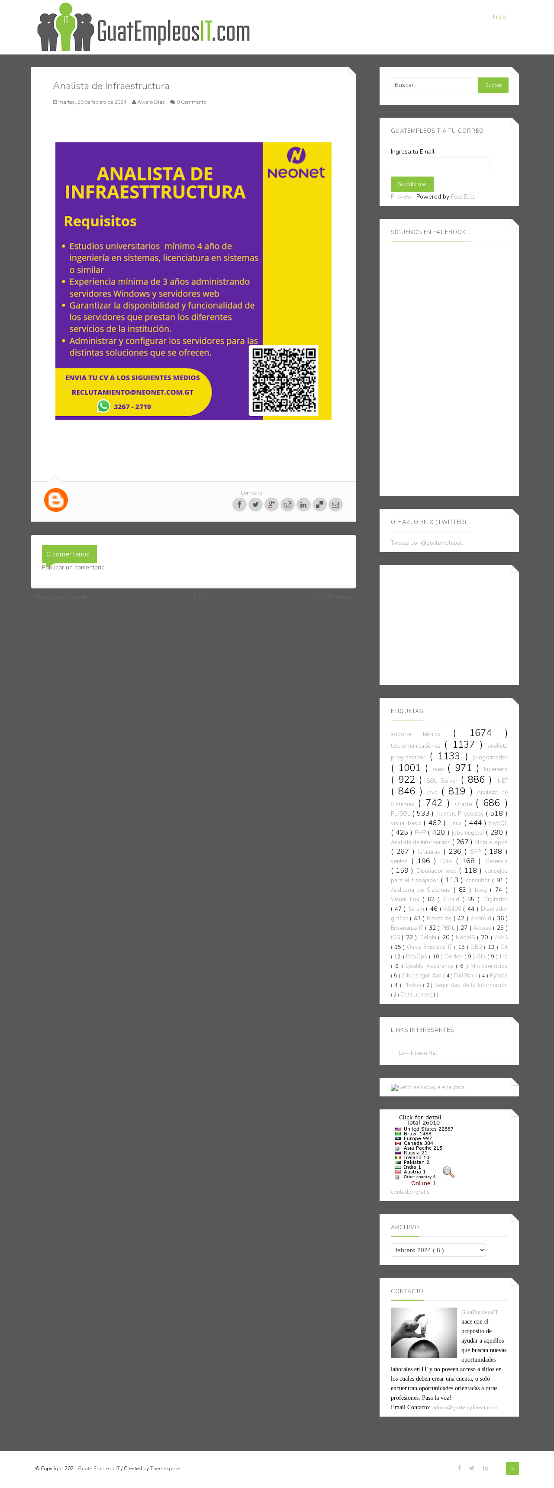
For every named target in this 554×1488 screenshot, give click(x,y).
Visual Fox (406, 899)
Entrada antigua (334, 597)
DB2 (477, 947)
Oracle (465, 804)
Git (504, 947)
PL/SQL (401, 814)
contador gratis (410, 1192)
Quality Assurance (431, 966)
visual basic (407, 823)
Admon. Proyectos (461, 814)
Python (499, 976)
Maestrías (440, 918)
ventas (401, 861)
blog (482, 890)
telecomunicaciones (417, 746)
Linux (456, 823)
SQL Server (443, 781)
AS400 (453, 909)
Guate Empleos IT (99, 1468)
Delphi (428, 938)
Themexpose (165, 1468)
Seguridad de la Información (470, 985)
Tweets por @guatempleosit (427, 543)
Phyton (413, 985)
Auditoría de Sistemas (422, 890)
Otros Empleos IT (430, 947)
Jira (503, 957)
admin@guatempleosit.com (464, 1407)
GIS (482, 957)
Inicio (499, 17)
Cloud (453, 899)
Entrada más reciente (60, 597)
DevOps (417, 957)
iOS (396, 938)
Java (434, 793)
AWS (501, 938)
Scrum (417, 909)
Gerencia (496, 861)
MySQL (498, 823)
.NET (502, 781)
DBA (448, 861)
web (440, 769)
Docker (454, 957)
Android (481, 918)
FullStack (466, 976)
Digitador (495, 899)
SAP (477, 852)
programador (490, 758)
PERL (449, 928)
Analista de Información (421, 842)
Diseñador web (437, 871)
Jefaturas (430, 852)
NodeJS (466, 938)
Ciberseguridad (422, 976)
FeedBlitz (463, 197)
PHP (421, 833)
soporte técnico (422, 734)
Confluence (415, 995)
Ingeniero (496, 769)
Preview (401, 197)
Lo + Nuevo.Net (418, 1053)
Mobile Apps (490, 842)
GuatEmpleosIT (479, 1312)
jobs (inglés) (469, 833)
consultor (479, 880)
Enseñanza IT (408, 928)
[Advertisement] (456, 623)
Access (483, 928)
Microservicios (489, 966)
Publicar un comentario (73, 567)
